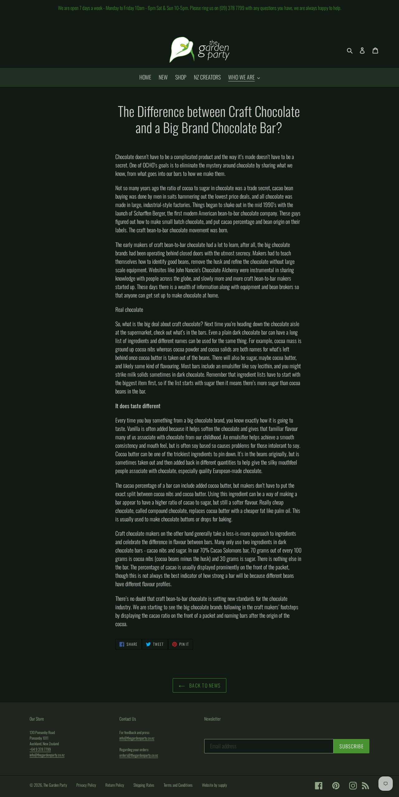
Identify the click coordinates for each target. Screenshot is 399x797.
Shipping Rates (143, 785)
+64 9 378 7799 (40, 749)
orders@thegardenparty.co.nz (138, 755)
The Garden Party (55, 785)
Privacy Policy (86, 785)
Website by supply (214, 785)
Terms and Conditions (178, 785)
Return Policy (114, 785)
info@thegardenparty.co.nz (47, 754)
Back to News (204, 685)
